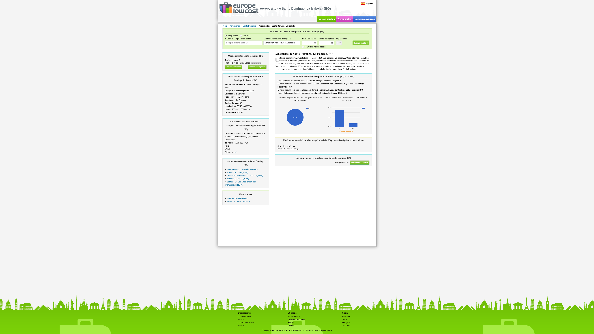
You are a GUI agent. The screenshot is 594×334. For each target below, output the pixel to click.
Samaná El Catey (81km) (237, 172)
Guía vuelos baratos (296, 319)
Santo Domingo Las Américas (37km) (242, 169)
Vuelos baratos (327, 19)
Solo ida (246, 36)
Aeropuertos (344, 19)
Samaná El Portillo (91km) (238, 179)
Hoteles (291, 322)
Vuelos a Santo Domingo (237, 198)
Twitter (345, 319)
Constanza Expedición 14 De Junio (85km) (245, 176)
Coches (291, 326)
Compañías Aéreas (365, 19)
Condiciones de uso (246, 322)
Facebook (346, 316)
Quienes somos (244, 316)
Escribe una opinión (257, 67)
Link (235, 152)
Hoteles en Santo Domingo (238, 201)
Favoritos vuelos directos (316, 47)
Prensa (241, 319)
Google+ (346, 322)
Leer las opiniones (233, 67)
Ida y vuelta (233, 36)
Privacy (241, 326)
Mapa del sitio (294, 316)
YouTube (346, 326)
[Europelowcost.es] (238, 13)
